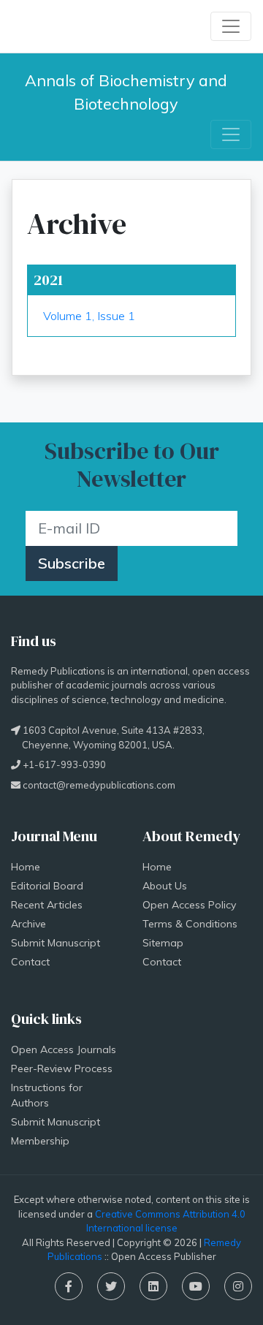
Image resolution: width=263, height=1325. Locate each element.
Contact (30, 961)
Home (25, 866)
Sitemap (162, 942)
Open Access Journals (63, 1049)
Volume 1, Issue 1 (89, 315)
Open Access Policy (189, 904)
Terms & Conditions (189, 923)
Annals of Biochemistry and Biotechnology (128, 91)
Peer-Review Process (62, 1068)
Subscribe (71, 563)
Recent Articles (47, 904)
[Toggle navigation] (230, 26)
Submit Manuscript (55, 942)
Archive (28, 923)
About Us (164, 885)
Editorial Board (47, 885)
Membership (40, 1140)
